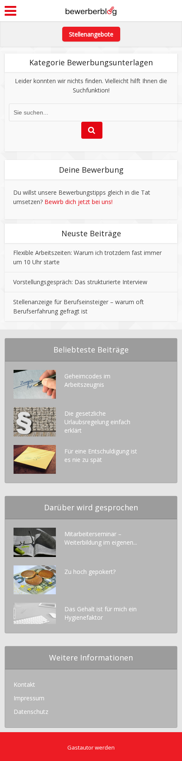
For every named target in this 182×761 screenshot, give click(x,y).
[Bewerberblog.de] (91, 9)
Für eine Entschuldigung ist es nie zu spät (100, 455)
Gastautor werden (91, 747)
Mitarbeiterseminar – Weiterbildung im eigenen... (100, 538)
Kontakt (24, 684)
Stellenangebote (91, 34)
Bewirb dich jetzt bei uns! (78, 202)
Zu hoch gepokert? (90, 572)
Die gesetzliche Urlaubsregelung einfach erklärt (97, 421)
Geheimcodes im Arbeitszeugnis (87, 380)
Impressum (29, 698)
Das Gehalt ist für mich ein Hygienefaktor (100, 613)
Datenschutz (31, 712)
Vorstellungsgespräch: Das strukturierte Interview (80, 282)
